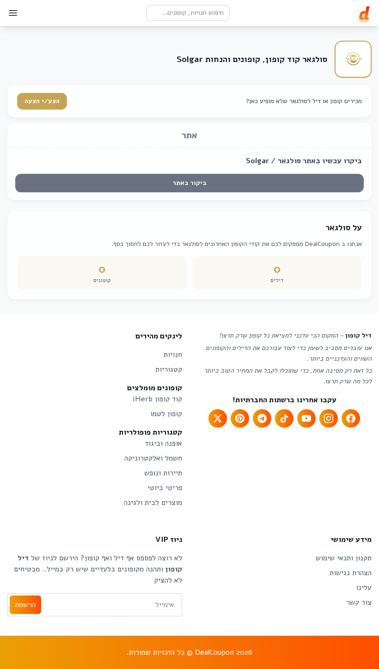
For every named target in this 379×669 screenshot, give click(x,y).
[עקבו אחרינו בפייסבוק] (351, 418)
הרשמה (25, 605)
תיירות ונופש (163, 473)
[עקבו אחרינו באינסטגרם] (328, 418)
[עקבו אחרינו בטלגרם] (262, 418)
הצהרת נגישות (351, 573)
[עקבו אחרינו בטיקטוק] (284, 418)
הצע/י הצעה (42, 101)
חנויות (173, 355)
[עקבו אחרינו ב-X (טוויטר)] (217, 418)
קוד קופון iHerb (157, 399)
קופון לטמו (166, 414)
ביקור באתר (190, 182)
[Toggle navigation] (12, 12)
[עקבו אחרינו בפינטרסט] (240, 418)
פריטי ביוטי (164, 488)
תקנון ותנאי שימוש (344, 558)
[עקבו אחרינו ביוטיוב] (306, 418)
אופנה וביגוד (163, 443)
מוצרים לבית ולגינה (153, 502)
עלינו (364, 588)
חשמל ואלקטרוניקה (153, 458)
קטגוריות (168, 369)
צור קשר (359, 602)
